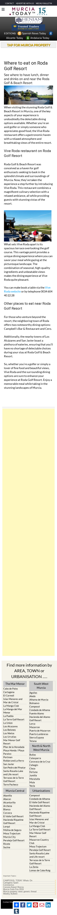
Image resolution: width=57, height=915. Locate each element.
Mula (32, 782)
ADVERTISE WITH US (25, 3)
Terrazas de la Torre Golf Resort (13, 779)
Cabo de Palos (10, 688)
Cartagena (8, 692)
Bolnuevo (34, 703)
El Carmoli (8, 695)
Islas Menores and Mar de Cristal (12, 701)
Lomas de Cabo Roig (39, 870)
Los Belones (9, 729)
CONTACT (9, 3)
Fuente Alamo (36, 713)
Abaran (7, 799)
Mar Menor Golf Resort (11, 742)
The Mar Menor (15, 683)
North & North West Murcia (41, 747)
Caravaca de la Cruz (39, 761)
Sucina (6, 847)
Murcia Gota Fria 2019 (13, 889)
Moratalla (34, 778)
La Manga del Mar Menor (12, 711)
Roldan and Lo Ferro (13, 760)
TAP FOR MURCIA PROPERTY (28, 45)
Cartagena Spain (10, 883)
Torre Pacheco (10, 784)
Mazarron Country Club (39, 841)
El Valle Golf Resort (13, 816)
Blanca (6, 809)
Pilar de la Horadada (13, 746)
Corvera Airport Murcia (13, 887)
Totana (33, 741)
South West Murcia (41, 685)
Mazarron (34, 727)
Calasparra (35, 758)
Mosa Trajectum (11, 833)
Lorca (32, 723)
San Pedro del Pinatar (14, 767)
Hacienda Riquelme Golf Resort (13, 821)
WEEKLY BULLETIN (44, 3)
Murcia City (9, 836)
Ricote (6, 843)
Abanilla (7, 795)
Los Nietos (8, 733)
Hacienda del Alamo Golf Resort (39, 718)
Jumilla (33, 775)
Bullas (32, 754)
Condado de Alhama (39, 710)
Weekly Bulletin (10, 894)
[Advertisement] (28, 532)
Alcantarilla (9, 802)
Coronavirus (8, 885)
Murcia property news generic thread (19, 892)
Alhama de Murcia (38, 699)
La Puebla (8, 716)
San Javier (8, 764)
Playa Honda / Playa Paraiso (13, 752)
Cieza (32, 768)
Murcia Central (15, 790)
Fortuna (33, 771)
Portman (7, 757)
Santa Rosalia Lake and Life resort (13, 773)
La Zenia (33, 866)
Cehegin (33, 765)
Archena (7, 805)
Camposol (34, 706)
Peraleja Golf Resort (14, 840)
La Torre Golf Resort (13, 719)
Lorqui (6, 826)
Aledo (32, 696)
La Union (8, 722)
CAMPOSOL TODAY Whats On (17, 881)
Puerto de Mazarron (39, 730)
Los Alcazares (10, 726)
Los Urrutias (9, 736)
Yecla (32, 785)
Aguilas (33, 692)
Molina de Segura (12, 830)
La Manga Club (11, 705)
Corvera (7, 812)
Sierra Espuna (36, 737)
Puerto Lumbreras (38, 734)
